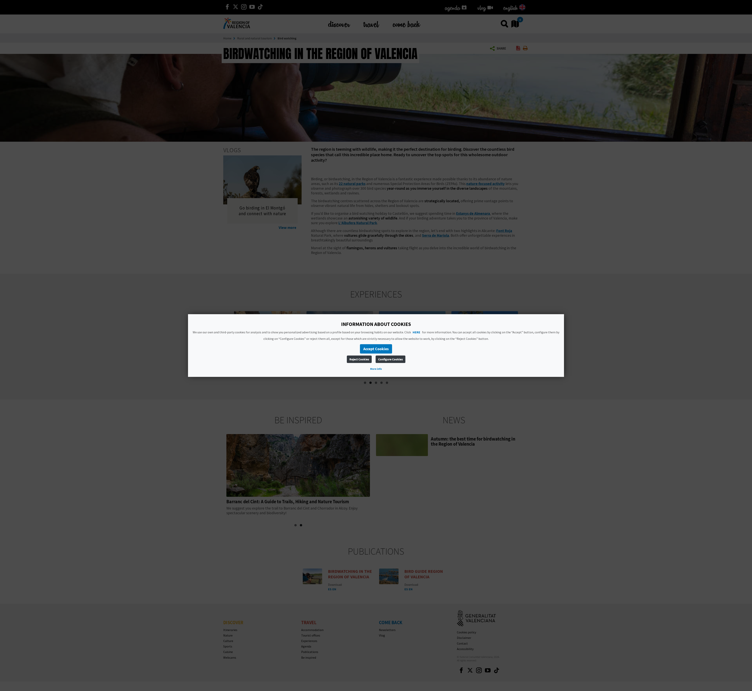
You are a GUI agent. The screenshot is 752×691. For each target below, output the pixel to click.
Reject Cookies (359, 359)
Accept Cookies (376, 348)
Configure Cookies (390, 359)
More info (376, 369)
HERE (416, 332)
